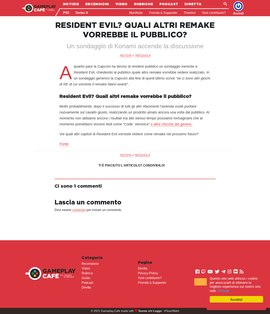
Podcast (169, 4)
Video (121, 4)
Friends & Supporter (163, 12)
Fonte (64, 144)
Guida (86, 278)
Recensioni (97, 4)
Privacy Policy (148, 273)
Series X (82, 12)
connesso (79, 210)
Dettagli (223, 291)
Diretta (193, 4)
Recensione (90, 263)
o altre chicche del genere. (171, 124)
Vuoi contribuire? (214, 12)
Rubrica (87, 273)
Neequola (143, 55)
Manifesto (136, 12)
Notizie (71, 4)
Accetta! (236, 299)
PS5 (66, 12)
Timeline (190, 12)
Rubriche (143, 4)
